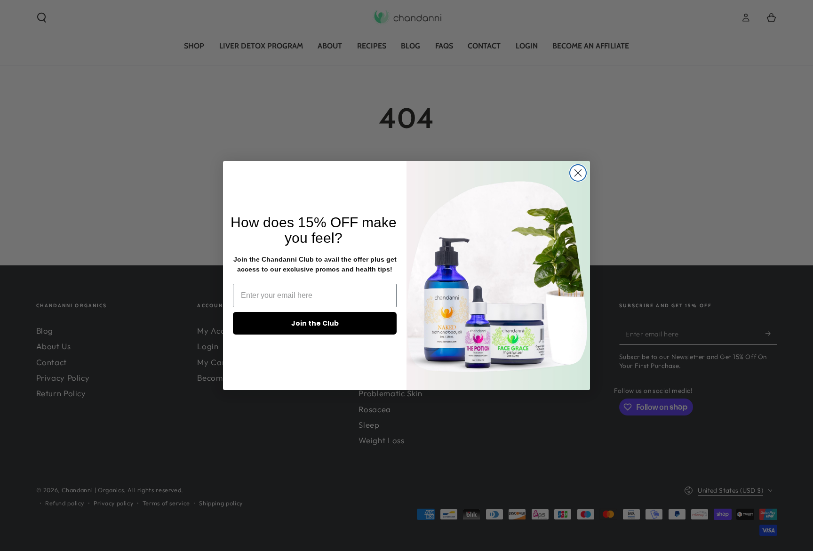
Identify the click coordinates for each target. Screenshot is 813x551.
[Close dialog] (578, 173)
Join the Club (315, 323)
